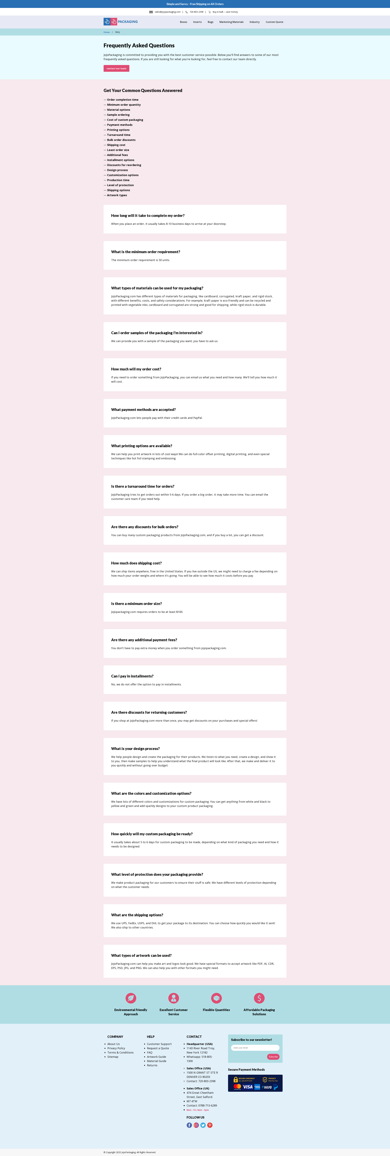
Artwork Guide (156, 1057)
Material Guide (156, 1061)
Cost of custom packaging (125, 120)
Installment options (120, 160)
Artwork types (117, 195)
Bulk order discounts (121, 140)
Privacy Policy (116, 1048)
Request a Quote (158, 1048)
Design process (117, 170)
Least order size (118, 150)
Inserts (197, 22)
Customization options (122, 175)
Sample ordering (118, 115)
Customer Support (159, 1044)
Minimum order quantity (124, 104)
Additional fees (117, 155)
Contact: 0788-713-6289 (202, 1105)
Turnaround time (118, 135)
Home (107, 32)
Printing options (118, 130)
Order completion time (122, 99)
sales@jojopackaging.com (168, 11)
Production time (118, 180)
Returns (152, 1065)
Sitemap (112, 1057)
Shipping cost (116, 145)
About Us (113, 1044)
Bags (210, 22)
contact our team (116, 68)
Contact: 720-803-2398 (201, 1081)
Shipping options (118, 190)
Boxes (183, 22)
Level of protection (120, 185)
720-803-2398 (196, 11)
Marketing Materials (232, 22)
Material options (118, 109)
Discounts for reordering (124, 165)
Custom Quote (274, 22)
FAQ (149, 1052)
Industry (255, 22)
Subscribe (273, 1057)
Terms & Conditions (120, 1052)
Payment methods (119, 125)
